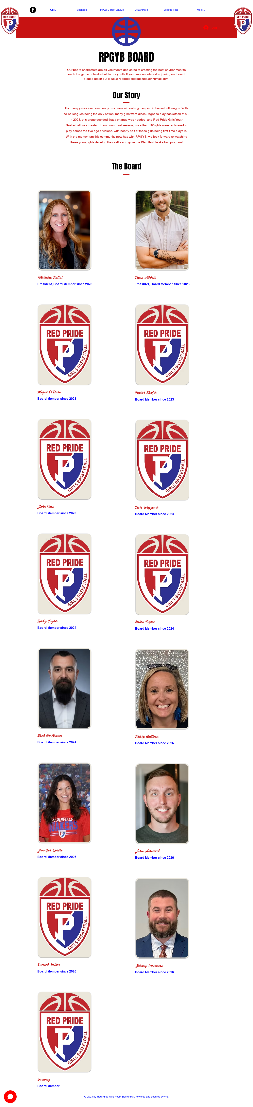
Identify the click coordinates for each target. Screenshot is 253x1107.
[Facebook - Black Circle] (33, 10)
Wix (166, 1096)
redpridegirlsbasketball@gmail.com (143, 79)
